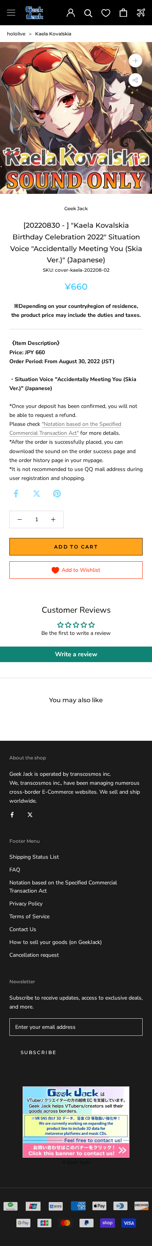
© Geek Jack (76, 1162)
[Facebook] (16, 493)
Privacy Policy (25, 903)
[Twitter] (37, 493)
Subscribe (39, 1052)
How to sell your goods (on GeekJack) (55, 942)
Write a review (76, 654)
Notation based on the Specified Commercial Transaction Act (63, 887)
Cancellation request (34, 955)
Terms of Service (29, 916)
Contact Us (22, 929)
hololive (16, 34)
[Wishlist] (106, 13)
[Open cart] (123, 13)
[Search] (88, 13)
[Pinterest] (57, 493)
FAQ (14, 869)
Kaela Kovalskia (53, 34)
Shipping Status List (34, 857)
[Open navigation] (11, 13)
